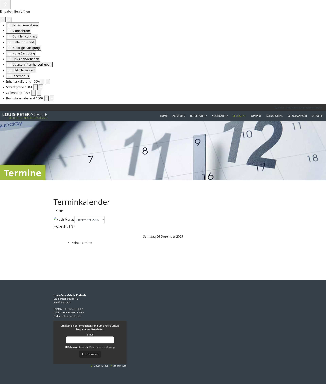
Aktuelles (179, 115)
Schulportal (274, 115)
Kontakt (255, 115)
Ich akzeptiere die (91, 347)
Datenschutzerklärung (102, 347)
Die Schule (197, 115)
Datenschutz (101, 365)
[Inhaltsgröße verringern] (43, 81)
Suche (318, 115)
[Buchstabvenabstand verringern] (46, 98)
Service (237, 115)
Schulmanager (297, 115)
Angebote (218, 115)
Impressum (119, 365)
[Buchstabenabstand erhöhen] (52, 98)
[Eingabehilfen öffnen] (5, 4)
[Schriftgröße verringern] (35, 87)
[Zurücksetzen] (3, 19)
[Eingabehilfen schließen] (9, 19)
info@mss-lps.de (312, 107)
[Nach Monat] (64, 219)
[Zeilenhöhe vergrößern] (39, 93)
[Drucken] (61, 210)
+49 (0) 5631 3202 (288, 107)
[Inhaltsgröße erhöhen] (48, 81)
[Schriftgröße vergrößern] (41, 87)
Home (163, 115)
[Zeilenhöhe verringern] (33, 93)
